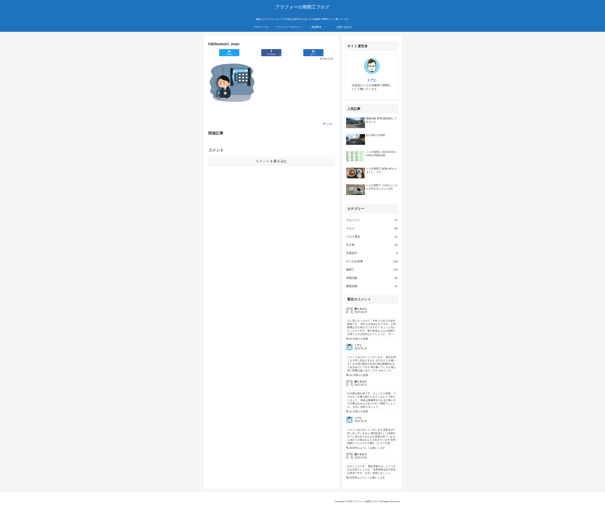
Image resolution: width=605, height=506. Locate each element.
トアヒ (372, 80)
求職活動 (372, 278)
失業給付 (372, 253)
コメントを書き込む (271, 161)
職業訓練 (372, 286)
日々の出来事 (372, 261)
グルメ (372, 228)
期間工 (372, 269)
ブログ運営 (372, 236)
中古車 (372, 244)
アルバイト (372, 220)
